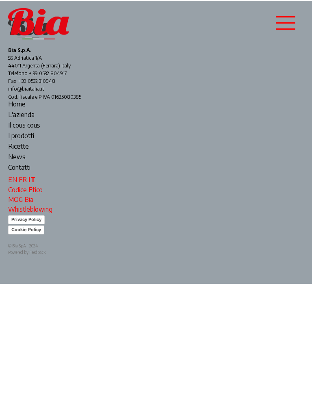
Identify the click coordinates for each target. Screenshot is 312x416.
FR (23, 180)
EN (12, 180)
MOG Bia (20, 199)
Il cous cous (24, 125)
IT (31, 180)
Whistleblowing (30, 209)
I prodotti (21, 136)
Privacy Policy (26, 219)
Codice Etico (25, 190)
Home (17, 104)
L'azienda (21, 115)
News (17, 157)
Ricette (18, 146)
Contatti (19, 167)
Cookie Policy (26, 229)
